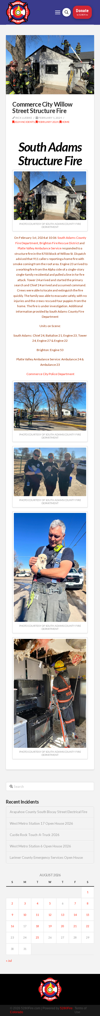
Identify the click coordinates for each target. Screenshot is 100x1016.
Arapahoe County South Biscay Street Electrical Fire (48, 812)
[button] (57, 12)
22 (87, 926)
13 (62, 914)
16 (12, 926)
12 (50, 914)
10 (24, 914)
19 (50, 926)
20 (62, 926)
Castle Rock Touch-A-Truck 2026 (34, 835)
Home (65, 121)
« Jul (9, 961)
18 (37, 926)
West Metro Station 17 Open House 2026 (41, 824)
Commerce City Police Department (50, 374)
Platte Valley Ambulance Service (39, 248)
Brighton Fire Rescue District (59, 243)
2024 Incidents (24, 121)
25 (37, 937)
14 (75, 914)
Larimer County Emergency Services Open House (46, 858)
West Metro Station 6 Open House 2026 (40, 846)
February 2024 (48, 121)
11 (37, 914)
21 (75, 926)
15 (87, 914)
